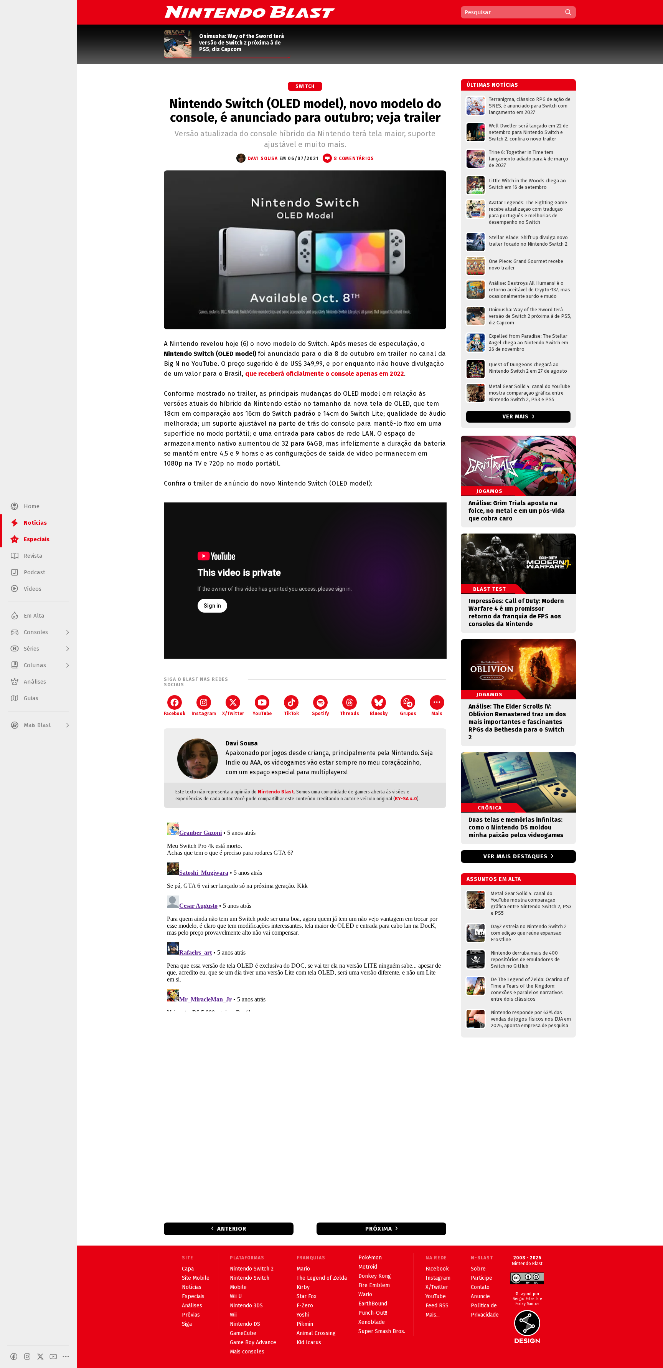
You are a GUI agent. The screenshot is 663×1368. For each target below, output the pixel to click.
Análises (192, 1305)
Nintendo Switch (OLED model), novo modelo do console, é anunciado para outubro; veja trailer (305, 110)
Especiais (193, 1296)
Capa (188, 1269)
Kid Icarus (309, 1342)
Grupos (408, 713)
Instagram (203, 713)
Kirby (303, 1287)
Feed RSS (437, 1305)
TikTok (291, 713)
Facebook (174, 713)
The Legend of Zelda (322, 1278)
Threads (349, 713)
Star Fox (307, 1296)
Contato (480, 1287)
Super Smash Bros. (381, 1331)
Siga (187, 1324)
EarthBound (372, 1303)
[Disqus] (305, 915)
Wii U (236, 1296)
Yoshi (303, 1315)
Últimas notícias (492, 85)
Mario (303, 1269)
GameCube (243, 1333)
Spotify (320, 713)
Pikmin (305, 1324)
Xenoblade (371, 1322)
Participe (481, 1278)
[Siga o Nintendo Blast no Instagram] (27, 1356)
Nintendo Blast (276, 792)
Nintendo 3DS (246, 1305)
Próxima (378, 1228)
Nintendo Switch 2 (252, 1269)
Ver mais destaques (515, 856)
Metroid (367, 1267)
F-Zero (305, 1305)
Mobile (238, 1287)
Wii (233, 1315)
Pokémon (370, 1257)
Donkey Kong (374, 1276)
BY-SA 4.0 (406, 798)
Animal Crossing (316, 1333)
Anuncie (480, 1296)
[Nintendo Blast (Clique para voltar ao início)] (250, 12)
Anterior (231, 1228)
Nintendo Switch (249, 1278)
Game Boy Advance (253, 1342)
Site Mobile (195, 1278)
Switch (305, 86)
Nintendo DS (245, 1324)
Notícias (191, 1287)
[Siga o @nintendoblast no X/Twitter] (40, 1356)
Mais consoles (247, 1351)
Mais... (433, 1315)
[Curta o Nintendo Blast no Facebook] (14, 1356)
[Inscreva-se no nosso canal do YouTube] (53, 1356)
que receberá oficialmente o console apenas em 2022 (324, 374)
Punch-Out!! (372, 1313)
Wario (365, 1294)
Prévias (191, 1315)
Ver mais (516, 416)
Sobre (478, 1269)
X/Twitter (233, 713)
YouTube (262, 713)
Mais (437, 713)
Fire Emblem (374, 1285)
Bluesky (379, 713)
